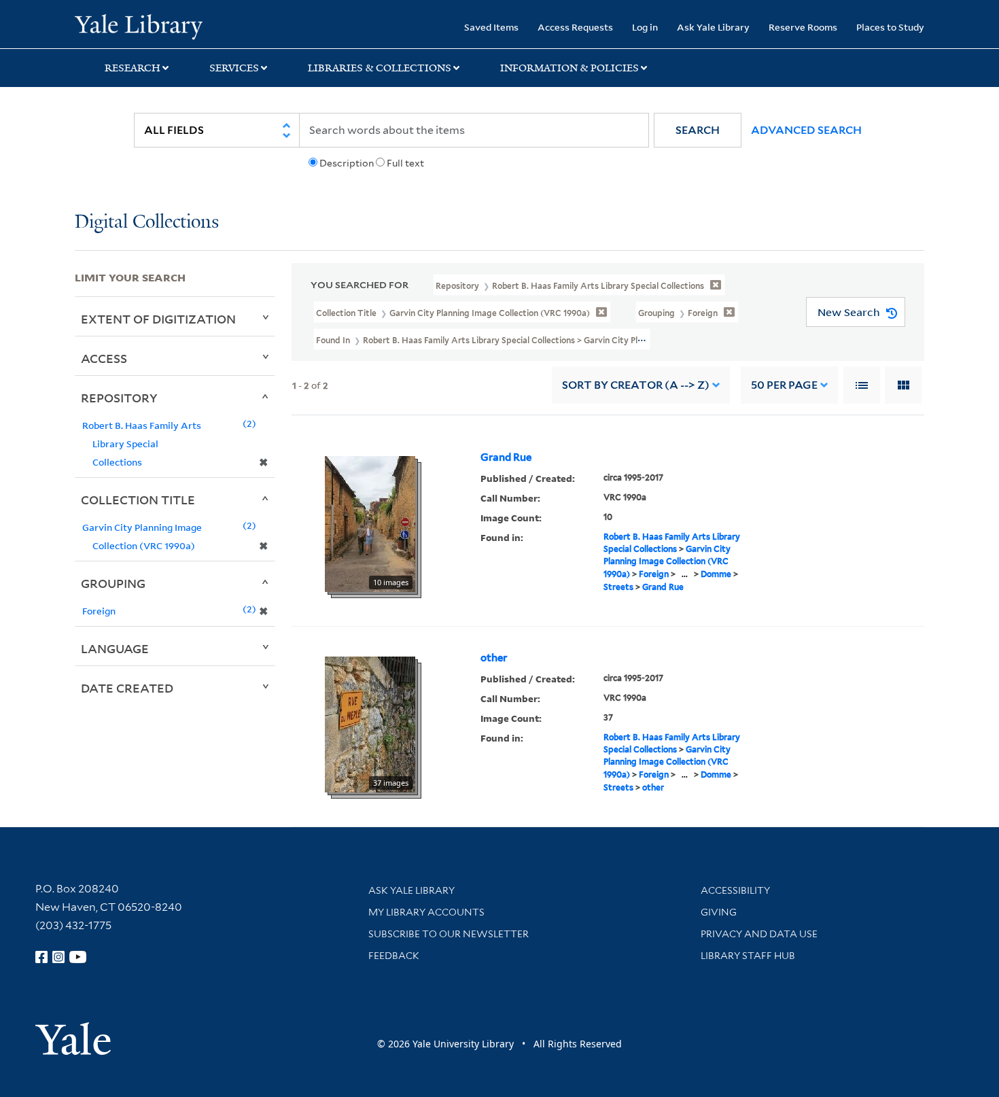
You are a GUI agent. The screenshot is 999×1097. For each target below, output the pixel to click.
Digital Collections (147, 222)
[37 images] (370, 723)
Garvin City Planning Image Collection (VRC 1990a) (667, 561)
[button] (697, 130)
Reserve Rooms (803, 26)
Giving (719, 912)
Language (115, 648)
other (493, 658)
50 (784, 385)
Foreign (654, 574)
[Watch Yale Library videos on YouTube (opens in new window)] (78, 957)
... (685, 574)
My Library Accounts (426, 912)
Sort (635, 385)
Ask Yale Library (713, 26)
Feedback (393, 955)
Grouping (113, 583)
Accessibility (735, 890)
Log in (645, 26)
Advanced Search (806, 130)
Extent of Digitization (158, 319)
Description (346, 163)
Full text (405, 163)
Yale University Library (138, 26)
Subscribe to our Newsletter (448, 933)
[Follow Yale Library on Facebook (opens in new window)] (41, 957)
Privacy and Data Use (759, 933)
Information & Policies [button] (569, 68)
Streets (618, 587)
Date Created (127, 688)
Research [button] (132, 68)
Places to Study (890, 26)
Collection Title (138, 499)
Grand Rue (505, 457)
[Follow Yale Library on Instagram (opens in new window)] (58, 957)
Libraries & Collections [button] (379, 68)
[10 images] (370, 523)
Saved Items (491, 26)
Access (104, 358)
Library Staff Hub (748, 955)
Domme (716, 574)
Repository (119, 397)
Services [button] (234, 68)
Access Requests (575, 26)
